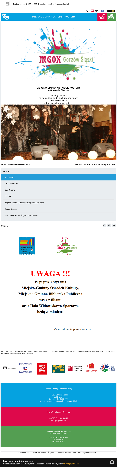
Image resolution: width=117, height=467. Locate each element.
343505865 (60, 442)
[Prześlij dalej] (104, 225)
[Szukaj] (87, 11)
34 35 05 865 (62, 399)
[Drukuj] (114, 225)
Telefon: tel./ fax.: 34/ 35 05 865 (25, 4)
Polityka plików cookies (67, 453)
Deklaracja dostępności (86, 453)
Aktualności (19, 165)
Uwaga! (28, 165)
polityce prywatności (71, 464)
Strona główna (7, 165)
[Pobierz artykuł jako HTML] (109, 225)
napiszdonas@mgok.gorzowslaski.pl (54, 4)
